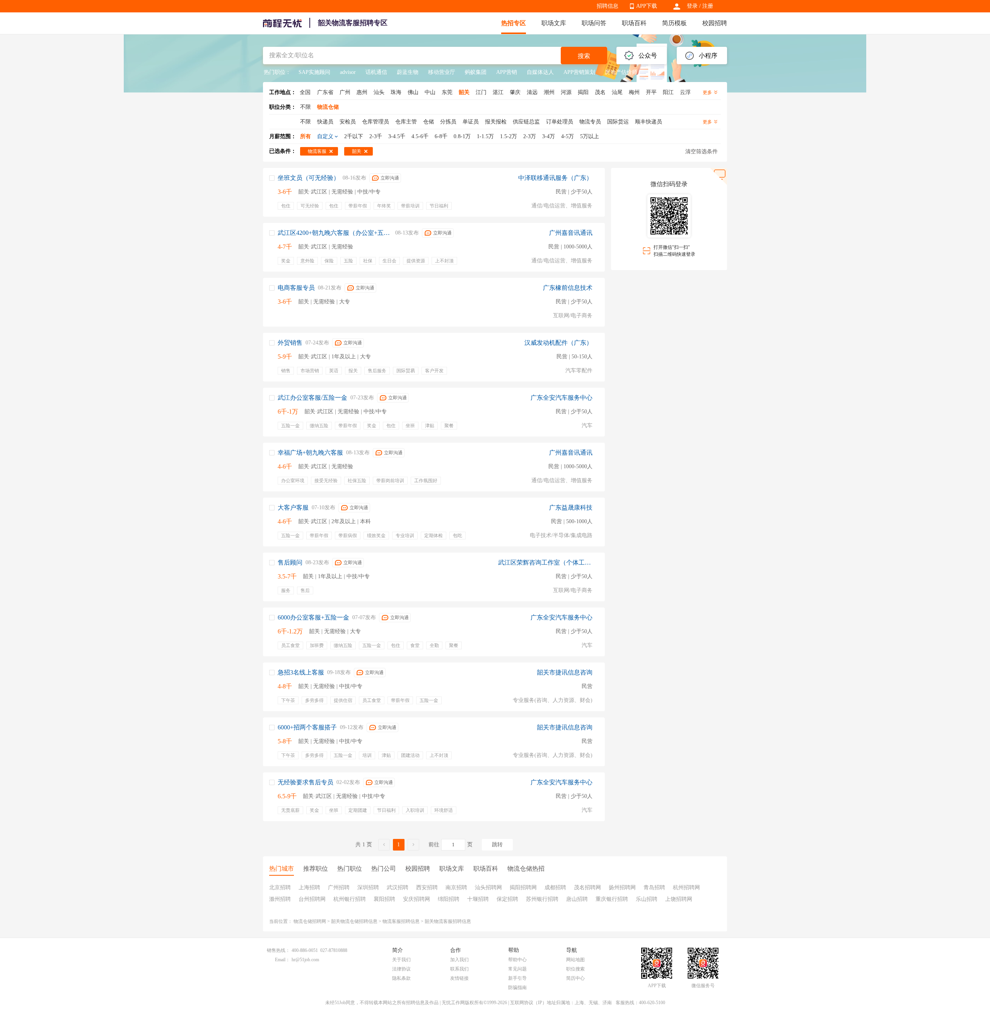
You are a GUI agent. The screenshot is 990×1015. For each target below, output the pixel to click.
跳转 (497, 844)
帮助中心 (517, 959)
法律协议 (401, 969)
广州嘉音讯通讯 (570, 232)
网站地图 (575, 959)
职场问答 (594, 23)
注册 (707, 6)
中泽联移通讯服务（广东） (555, 178)
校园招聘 (714, 23)
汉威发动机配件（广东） (558, 342)
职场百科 (634, 23)
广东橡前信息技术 (567, 287)
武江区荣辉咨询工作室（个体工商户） (545, 562)
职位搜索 (575, 969)
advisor (348, 72)
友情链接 (459, 978)
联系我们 (459, 969)
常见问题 (517, 969)
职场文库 (553, 23)
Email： (282, 959)
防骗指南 (517, 987)
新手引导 (517, 978)
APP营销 (506, 72)
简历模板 (674, 23)
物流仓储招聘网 (310, 921)
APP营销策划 (579, 72)
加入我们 (459, 959)
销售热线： (278, 950)
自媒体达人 (540, 72)
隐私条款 (401, 978)
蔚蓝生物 (407, 72)
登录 (692, 6)
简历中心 (575, 978)
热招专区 (513, 23)
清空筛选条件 (701, 151)
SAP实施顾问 (314, 72)
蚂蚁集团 (475, 72)
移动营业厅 (441, 72)
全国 (305, 92)
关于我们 (401, 959)
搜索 (584, 56)
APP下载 (646, 6)
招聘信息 (607, 6)
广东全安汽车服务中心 (561, 397)
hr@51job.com (305, 959)
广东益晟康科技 (570, 507)
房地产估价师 (621, 72)
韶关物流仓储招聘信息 (354, 921)
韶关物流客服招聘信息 (448, 921)
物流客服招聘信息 (401, 921)
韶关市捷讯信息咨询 (564, 672)
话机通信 (376, 72)
